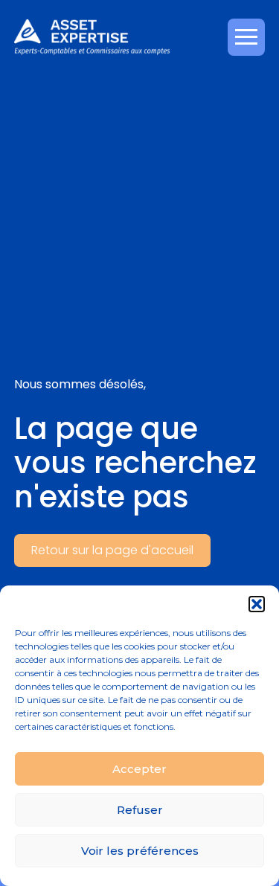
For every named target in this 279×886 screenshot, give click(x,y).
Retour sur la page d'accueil (112, 550)
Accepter (139, 769)
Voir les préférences (140, 851)
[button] (256, 604)
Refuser (140, 810)
